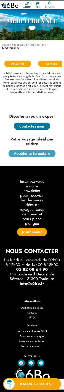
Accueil (6, 44)
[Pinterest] (31, 362)
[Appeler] (27, 3)
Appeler (27, 6)
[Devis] (38, 3)
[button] (32, 232)
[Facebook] (21, 362)
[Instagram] (40, 362)
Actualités (17, 63)
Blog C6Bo (20, 44)
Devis (38, 6)
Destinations (38, 44)
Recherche (50, 6)
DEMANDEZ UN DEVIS (36, 384)
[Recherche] (50, 3)
